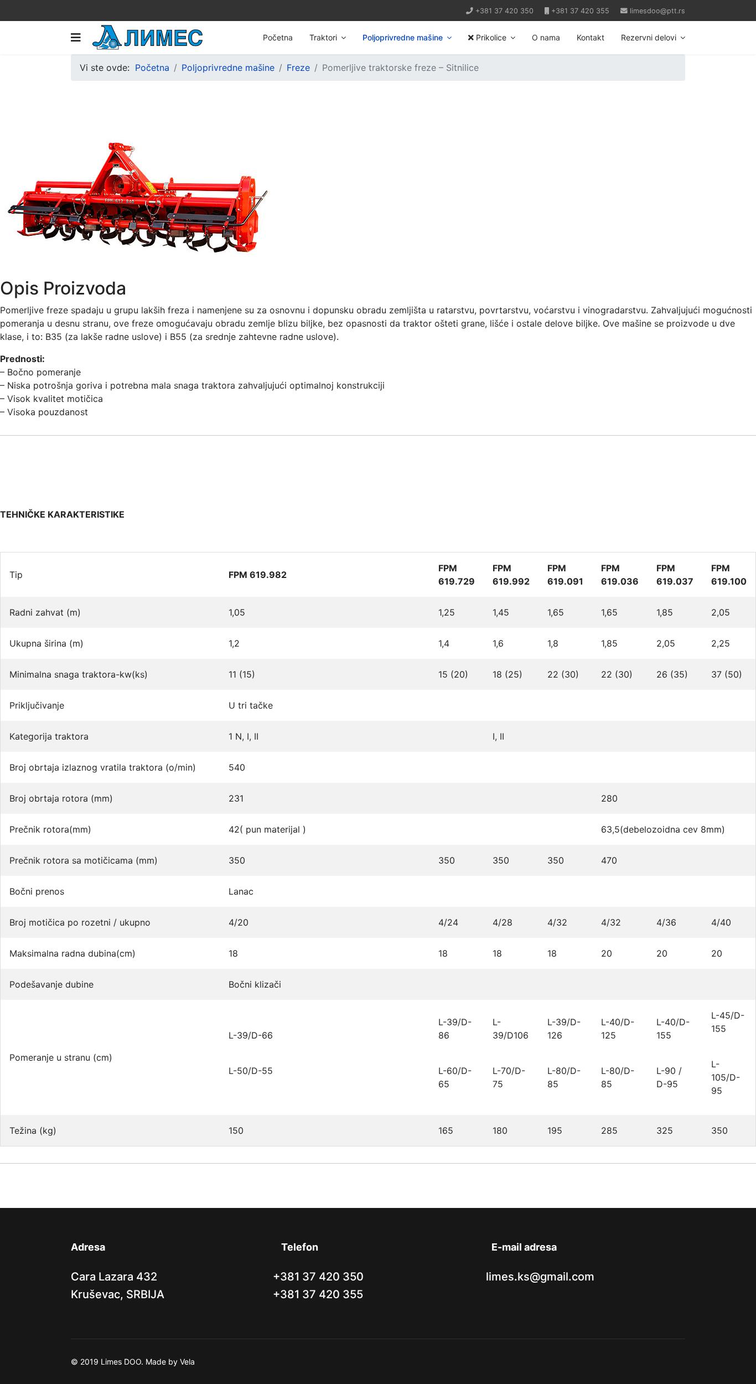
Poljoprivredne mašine (403, 37)
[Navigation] (76, 37)
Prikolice (490, 37)
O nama (546, 37)
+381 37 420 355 (580, 11)
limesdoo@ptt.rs (657, 11)
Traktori (323, 37)
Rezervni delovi (648, 37)
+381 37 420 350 (504, 11)
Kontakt (590, 37)
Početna (278, 37)
